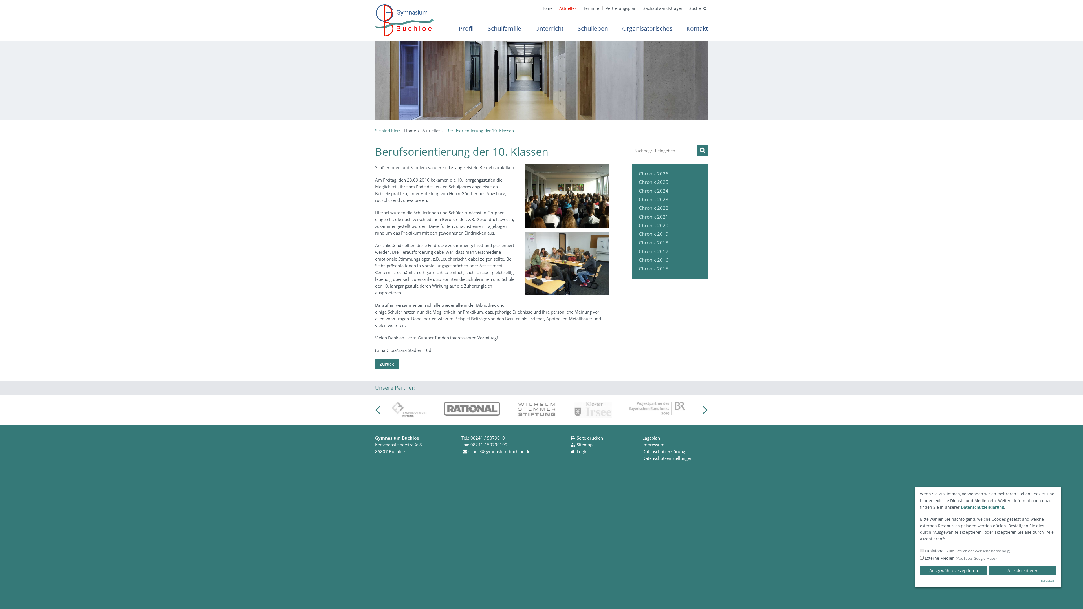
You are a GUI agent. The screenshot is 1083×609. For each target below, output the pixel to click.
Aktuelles (567, 8)
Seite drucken (590, 438)
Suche (695, 8)
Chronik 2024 (653, 190)
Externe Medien (960, 558)
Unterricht (549, 28)
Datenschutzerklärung (663, 451)
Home (547, 8)
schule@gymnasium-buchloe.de (499, 451)
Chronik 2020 (653, 225)
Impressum (653, 444)
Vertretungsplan (621, 8)
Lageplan (651, 438)
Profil (466, 28)
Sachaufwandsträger (663, 8)
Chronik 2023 (653, 199)
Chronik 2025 (653, 182)
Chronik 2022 (653, 208)
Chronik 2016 (653, 260)
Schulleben (593, 28)
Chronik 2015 (653, 268)
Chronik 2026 (653, 173)
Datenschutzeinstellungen (667, 458)
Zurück (387, 364)
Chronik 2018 (653, 242)
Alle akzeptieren (1022, 570)
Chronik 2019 (653, 234)
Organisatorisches (647, 28)
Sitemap (585, 444)
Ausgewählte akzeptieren (953, 570)
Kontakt (697, 28)
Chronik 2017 (653, 251)
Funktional (967, 550)
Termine (591, 8)
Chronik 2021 (653, 216)
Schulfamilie (504, 28)
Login (582, 451)
